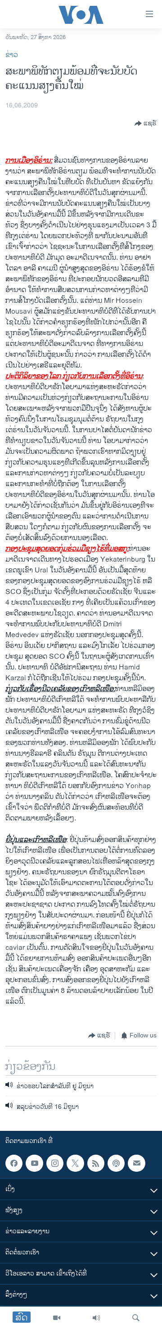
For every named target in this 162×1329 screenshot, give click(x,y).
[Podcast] (116, 1163)
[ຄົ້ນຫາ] (135, 1318)
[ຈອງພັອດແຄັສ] (136, 1163)
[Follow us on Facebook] (13, 1163)
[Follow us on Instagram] (54, 1163)
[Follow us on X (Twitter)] (75, 1163)
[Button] (146, 123)
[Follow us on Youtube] (34, 1163)
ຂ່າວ (11, 55)
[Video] (56, 1318)
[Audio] (96, 1318)
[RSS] (95, 1163)
